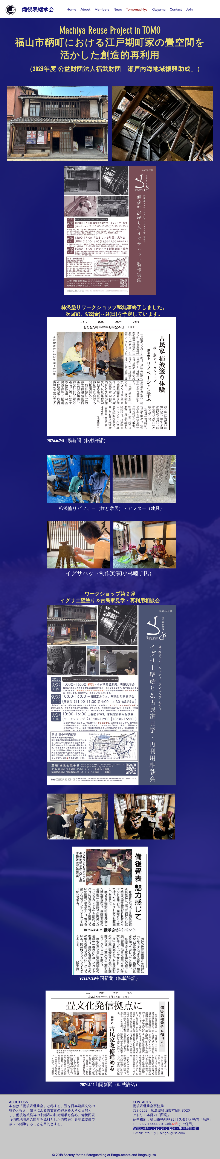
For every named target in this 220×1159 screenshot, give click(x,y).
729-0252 (142, 1110)
